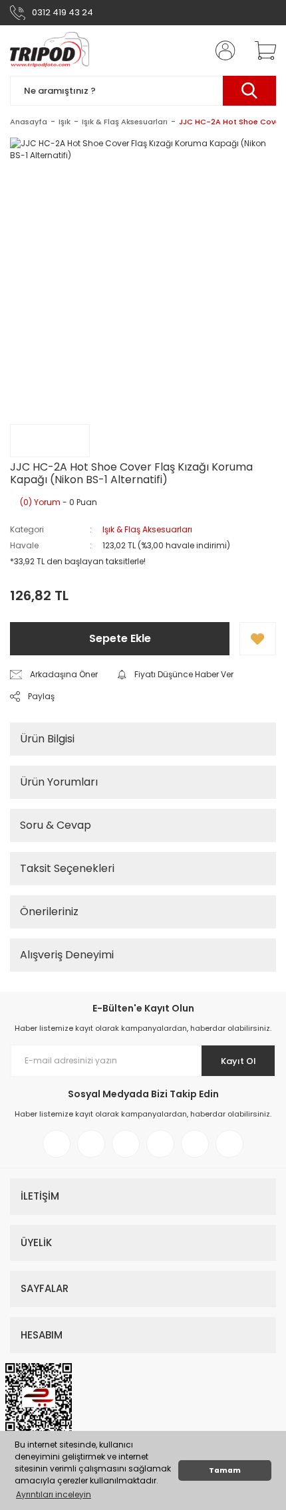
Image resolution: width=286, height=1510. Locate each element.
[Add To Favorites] (257, 638)
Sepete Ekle (120, 638)
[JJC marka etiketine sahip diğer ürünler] (50, 440)
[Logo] (49, 50)
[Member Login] (221, 50)
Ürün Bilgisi (47, 738)
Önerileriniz (49, 911)
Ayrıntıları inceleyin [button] (53, 1494)
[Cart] (260, 50)
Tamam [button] (225, 1470)
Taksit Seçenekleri (67, 868)
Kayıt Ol (238, 1061)
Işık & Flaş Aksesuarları (147, 529)
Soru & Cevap (55, 825)
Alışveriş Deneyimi (67, 954)
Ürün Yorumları (59, 782)
